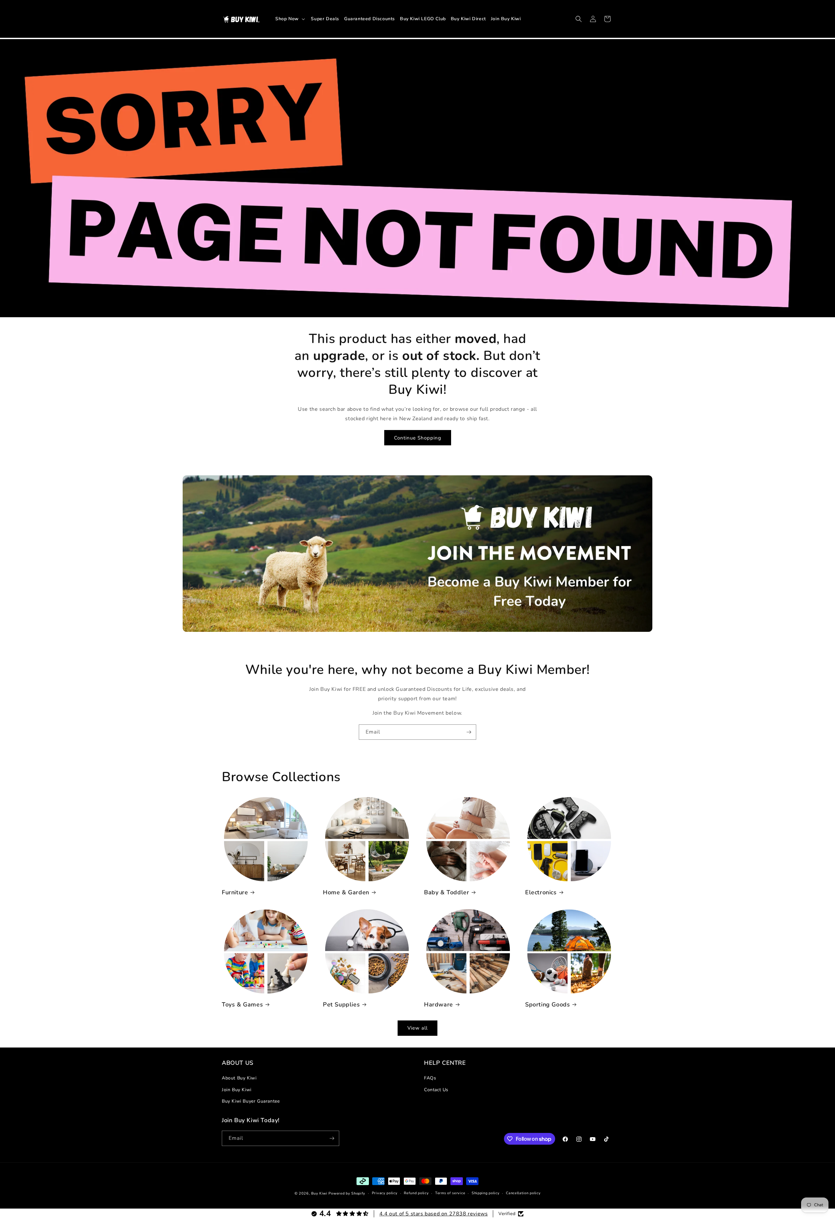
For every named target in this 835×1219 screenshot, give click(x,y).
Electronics (541, 892)
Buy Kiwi (319, 1193)
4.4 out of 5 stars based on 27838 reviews (433, 1213)
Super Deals (325, 19)
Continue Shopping (417, 438)
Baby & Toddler (446, 892)
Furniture (235, 892)
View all (417, 1028)
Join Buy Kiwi (506, 19)
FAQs (430, 1078)
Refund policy (416, 1193)
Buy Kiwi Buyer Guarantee (251, 1101)
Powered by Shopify (346, 1193)
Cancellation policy (523, 1193)
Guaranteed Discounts (369, 19)
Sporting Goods (547, 1004)
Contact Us (436, 1090)
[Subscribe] (469, 732)
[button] (291, 18)
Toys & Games (242, 1004)
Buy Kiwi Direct (468, 19)
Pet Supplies (341, 1004)
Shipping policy (486, 1193)
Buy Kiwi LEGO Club (423, 19)
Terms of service (450, 1193)
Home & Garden (346, 892)
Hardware (438, 1004)
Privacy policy (385, 1193)
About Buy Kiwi (239, 1078)
